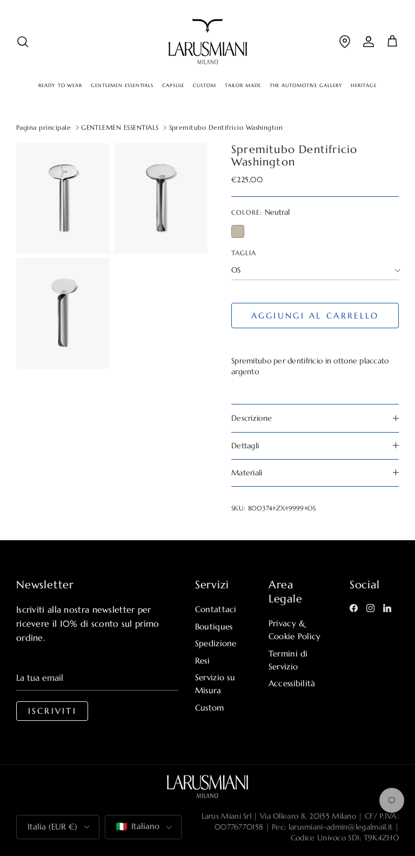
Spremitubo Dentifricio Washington (226, 127)
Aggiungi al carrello (315, 315)
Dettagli (245, 445)
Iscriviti (52, 711)
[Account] (368, 41)
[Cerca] (22, 41)
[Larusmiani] (208, 41)
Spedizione (216, 643)
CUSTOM (204, 85)
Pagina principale (43, 127)
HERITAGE (363, 85)
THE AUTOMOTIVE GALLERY (306, 85)
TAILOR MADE (243, 85)
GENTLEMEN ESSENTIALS (122, 85)
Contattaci (216, 609)
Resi (202, 660)
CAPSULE (173, 85)
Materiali (247, 472)
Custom (209, 707)
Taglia (243, 253)
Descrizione (251, 418)
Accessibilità (292, 683)
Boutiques (214, 626)
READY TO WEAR (60, 85)
